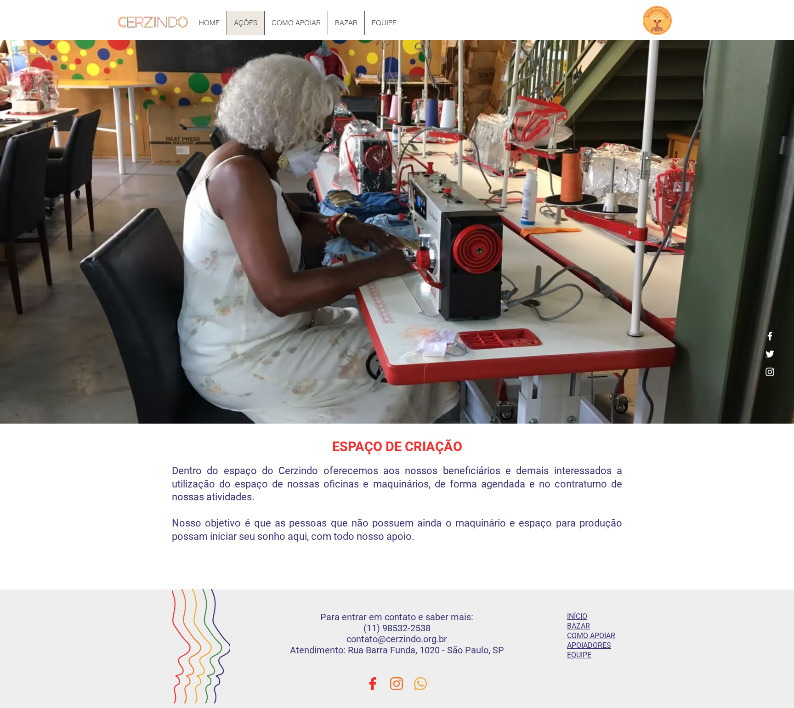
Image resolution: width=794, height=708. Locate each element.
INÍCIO (577, 616)
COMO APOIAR (591, 635)
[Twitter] (770, 354)
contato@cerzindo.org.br (396, 639)
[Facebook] (770, 336)
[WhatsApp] (420, 683)
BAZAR (578, 626)
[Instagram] (770, 372)
